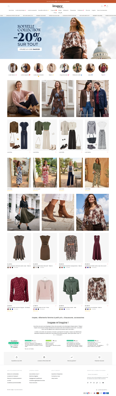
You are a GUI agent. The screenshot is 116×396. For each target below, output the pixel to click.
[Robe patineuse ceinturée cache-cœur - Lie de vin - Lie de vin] (10, 267)
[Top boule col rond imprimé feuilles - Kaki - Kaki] (90, 309)
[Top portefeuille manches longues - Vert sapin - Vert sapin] (10, 309)
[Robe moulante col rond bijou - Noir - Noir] (38, 267)
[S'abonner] (108, 374)
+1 (16, 267)
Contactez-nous (55, 376)
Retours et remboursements (14, 378)
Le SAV (9, 380)
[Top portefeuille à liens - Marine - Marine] (12, 309)
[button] (8, 6)
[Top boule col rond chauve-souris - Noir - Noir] (38, 309)
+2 (93, 267)
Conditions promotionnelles (14, 382)
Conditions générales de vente (37, 380)
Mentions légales (33, 376)
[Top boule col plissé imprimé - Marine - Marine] (88, 309)
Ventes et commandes (13, 374)
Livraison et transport (12, 376)
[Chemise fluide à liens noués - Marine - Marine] (64, 309)
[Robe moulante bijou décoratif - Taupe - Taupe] (36, 267)
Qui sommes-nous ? (34, 374)
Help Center (54, 378)
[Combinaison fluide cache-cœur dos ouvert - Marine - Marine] (88, 267)
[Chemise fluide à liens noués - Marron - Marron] (62, 309)
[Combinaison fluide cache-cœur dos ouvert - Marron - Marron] (90, 267)
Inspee (12, 389)
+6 (42, 309)
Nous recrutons (33, 382)
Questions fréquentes (57, 374)
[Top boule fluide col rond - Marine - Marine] (36, 309)
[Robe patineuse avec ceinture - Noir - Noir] (12, 267)
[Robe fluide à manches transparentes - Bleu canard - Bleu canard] (64, 267)
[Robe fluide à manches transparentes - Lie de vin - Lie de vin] (62, 267)
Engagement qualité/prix (35, 378)
